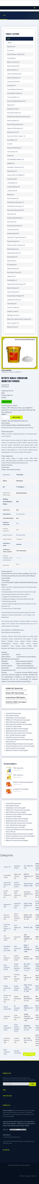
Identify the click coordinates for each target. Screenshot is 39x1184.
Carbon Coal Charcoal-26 (14, 73)
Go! (33, 1084)
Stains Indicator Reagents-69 (15, 295)
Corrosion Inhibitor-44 (13, 97)
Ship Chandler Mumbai (12, 715)
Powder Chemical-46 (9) (7, 988)
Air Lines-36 (10, 50)
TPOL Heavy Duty (18, 768)
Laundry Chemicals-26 (13, 186)
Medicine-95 (10, 194)
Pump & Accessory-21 (13, 241)
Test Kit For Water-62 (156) (7, 1040)
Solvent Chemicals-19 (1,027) (7, 1028)
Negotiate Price (6, 401)
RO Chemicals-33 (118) (17, 1008)
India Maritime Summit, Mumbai (15, 737)
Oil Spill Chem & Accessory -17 (15, 206)
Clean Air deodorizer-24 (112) (17, 884)
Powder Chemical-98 (13, 233)
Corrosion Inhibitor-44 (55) (28, 894)
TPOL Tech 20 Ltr (18, 775)
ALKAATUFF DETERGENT (21, 789)
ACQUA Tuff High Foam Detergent (23, 782)
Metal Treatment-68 (12, 198)
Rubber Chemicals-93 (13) (28, 1008)
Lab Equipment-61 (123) (7, 958)
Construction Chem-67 (13, 81)
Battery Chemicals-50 (13, 66)
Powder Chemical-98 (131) (17, 988)
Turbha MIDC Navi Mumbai (13, 713)
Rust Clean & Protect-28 (14, 272)
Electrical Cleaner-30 (13, 120)
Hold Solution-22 (12, 171)
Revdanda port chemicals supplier (16, 717)
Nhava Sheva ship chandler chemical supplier (19, 724)
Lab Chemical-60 (12, 179)
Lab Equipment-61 (12, 183)
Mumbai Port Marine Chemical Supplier (17, 728)
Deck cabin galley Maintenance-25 (16, 101)
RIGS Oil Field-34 (11, 260)
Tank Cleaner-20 (11, 303)
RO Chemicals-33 (12, 264)
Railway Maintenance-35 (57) (28, 998)
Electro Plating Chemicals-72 (15, 124)
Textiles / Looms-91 (12, 311)
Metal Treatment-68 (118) (7, 967)
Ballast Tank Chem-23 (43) (17, 876)
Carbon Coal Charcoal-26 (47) (7, 884)
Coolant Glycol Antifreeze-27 (15, 89)
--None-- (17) (7, 867)
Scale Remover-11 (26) (17, 1017)
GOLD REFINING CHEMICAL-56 (15, 159)
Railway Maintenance (13, 249)
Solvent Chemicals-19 (13, 292)
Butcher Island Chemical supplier (15, 748)
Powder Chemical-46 (13, 229)
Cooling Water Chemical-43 (14, 93)
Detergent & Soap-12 (13, 109)
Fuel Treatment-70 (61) (7, 938)
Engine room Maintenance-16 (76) (28, 917)
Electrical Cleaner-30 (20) (7, 917)
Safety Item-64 (11, 276)
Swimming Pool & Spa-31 (14, 299)
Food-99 (9, 144)
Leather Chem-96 (12, 190)
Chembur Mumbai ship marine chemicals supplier (20, 746)
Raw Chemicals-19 (12, 257)
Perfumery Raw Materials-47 (15, 218)
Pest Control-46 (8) (27, 977)
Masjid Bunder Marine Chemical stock (17, 731)
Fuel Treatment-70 (12, 151)
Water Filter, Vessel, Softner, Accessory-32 (19, 319)
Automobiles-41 (11, 58)
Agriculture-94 (11, 46)
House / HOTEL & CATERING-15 (15, 175)
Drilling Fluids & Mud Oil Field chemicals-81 (18, 116)
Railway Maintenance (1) (17, 998)
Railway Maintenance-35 (13, 253)
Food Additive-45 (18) (17, 927)
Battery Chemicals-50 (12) (28, 876)
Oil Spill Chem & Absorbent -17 (15, 202)
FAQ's (21, 1176)
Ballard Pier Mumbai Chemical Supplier (17, 750)
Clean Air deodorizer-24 (13, 77)
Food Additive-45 (12, 140)
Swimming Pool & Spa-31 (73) (28, 1028)
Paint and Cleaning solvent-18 (15, 210)
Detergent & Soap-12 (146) (17, 905)
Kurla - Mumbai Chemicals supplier (16, 735)
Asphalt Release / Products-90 (15, 54)
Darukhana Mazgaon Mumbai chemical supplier (19, 744)
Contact (34, 1176)
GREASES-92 (11, 163)
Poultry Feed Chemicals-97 (14, 225)
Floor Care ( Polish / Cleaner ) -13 (16, 136)
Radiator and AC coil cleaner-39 (16, 245)
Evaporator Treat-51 (13, 132)
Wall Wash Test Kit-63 (13, 315)
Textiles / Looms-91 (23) (17, 1040)
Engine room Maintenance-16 (15, 128)
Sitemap (27, 1176)
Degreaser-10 (11, 105)
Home (4, 15)
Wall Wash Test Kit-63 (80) (28, 1040)
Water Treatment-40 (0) (7, 1052)
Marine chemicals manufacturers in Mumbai (19, 733)
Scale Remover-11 (12, 280)
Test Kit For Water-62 (13, 307)
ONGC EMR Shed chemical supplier (16, 722)
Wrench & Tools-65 (12, 327)
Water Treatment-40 (13, 323)
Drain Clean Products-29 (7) (28, 905)
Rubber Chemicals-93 (13, 268)
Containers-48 (11, 85)
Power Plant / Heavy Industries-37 (16, 237)
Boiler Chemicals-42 (12, 70)
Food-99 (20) (28, 927)
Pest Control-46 (11, 221)
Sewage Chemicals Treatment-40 (16, 284)
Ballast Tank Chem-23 (13, 62)
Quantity (3, 414)
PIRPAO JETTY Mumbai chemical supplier (18, 720)
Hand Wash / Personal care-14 (15, 167)
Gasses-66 (10, 155)
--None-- (9, 42)
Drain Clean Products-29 (14, 112)
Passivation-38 (11, 214)
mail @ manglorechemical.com (12, 1137)
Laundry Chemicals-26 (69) (17, 958)
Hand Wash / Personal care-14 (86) (7, 948)
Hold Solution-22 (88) (17, 948)
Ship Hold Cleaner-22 (13, 288)
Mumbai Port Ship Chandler (13, 726)
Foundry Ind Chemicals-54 (14, 147)
